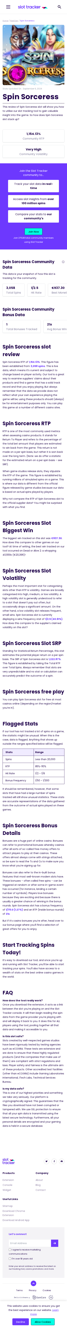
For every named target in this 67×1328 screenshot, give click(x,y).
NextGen (14, 20)
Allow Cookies (43, 1322)
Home (5, 20)
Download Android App (16, 1220)
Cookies (47, 1290)
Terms (19, 1290)
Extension (8, 1180)
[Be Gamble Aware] (22, 1297)
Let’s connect (18, 1234)
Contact (41, 1190)
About (39, 1180)
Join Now (33, 231)
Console (7, 1185)
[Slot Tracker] (33, 7)
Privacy (32, 1290)
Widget (7, 1190)
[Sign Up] (54, 1243)
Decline (20, 1322)
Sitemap (8, 1206)
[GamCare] (39, 1297)
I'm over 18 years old (22, 1258)
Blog (38, 1185)
